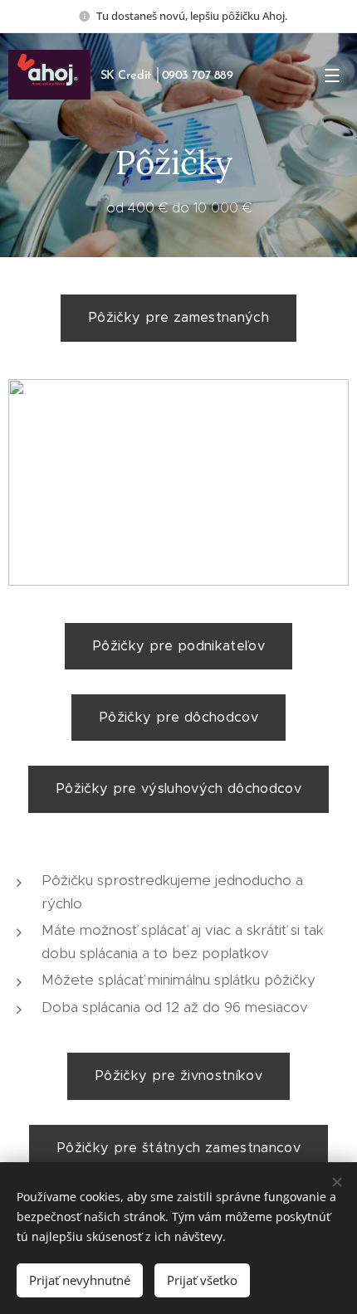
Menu (332, 74)
